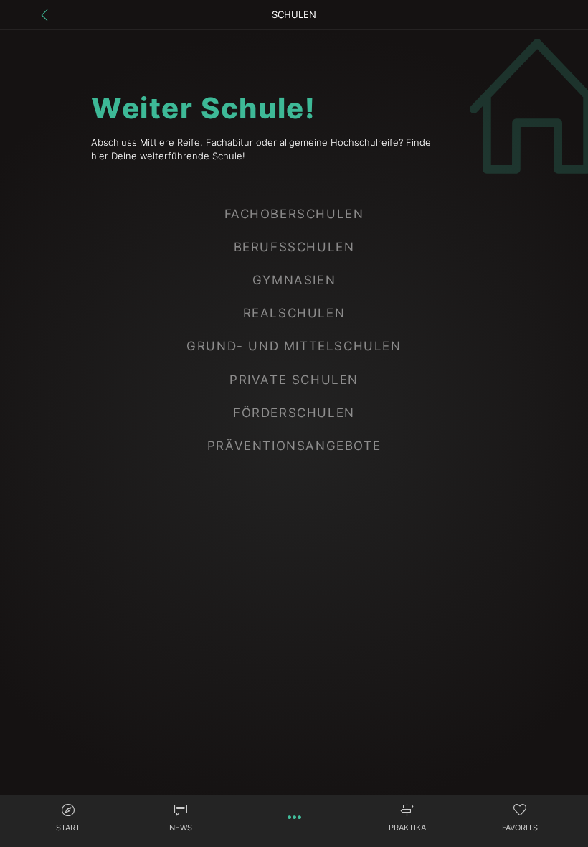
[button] (68, 819)
